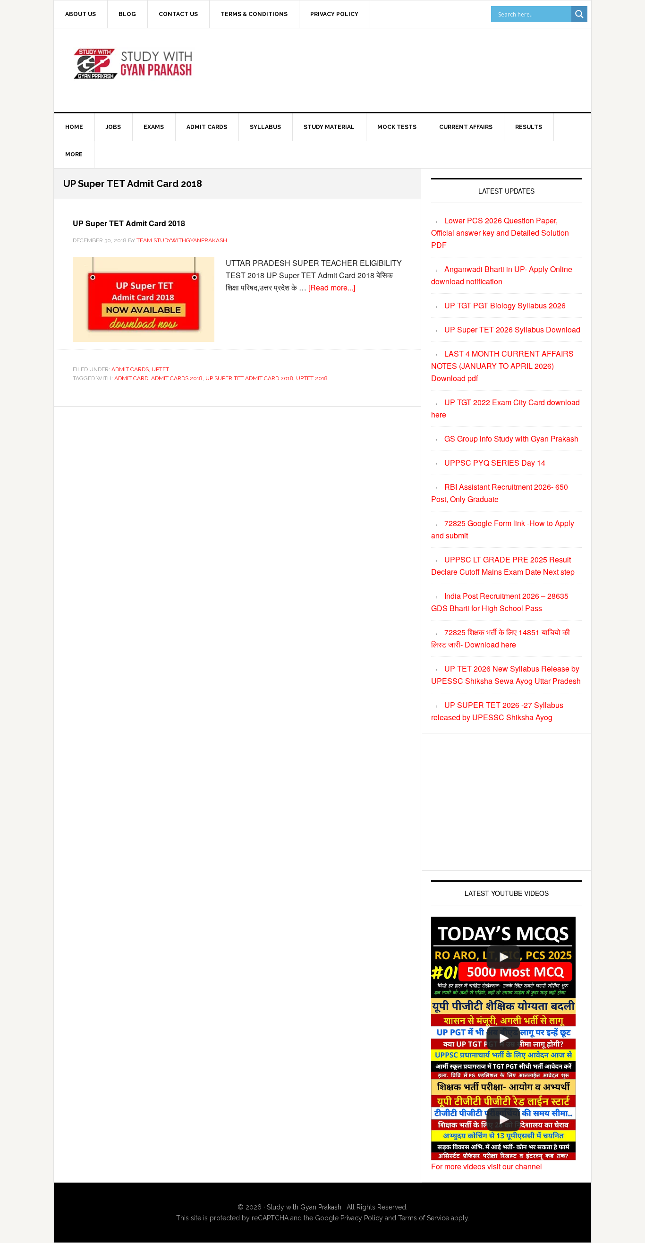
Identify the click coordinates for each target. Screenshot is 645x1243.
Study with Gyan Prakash (304, 1207)
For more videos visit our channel (486, 1166)
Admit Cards (130, 369)
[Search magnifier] (579, 14)
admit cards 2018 (177, 378)
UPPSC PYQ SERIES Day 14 (494, 462)
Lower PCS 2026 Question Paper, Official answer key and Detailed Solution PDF (500, 232)
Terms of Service (423, 1218)
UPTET (160, 369)
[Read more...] (331, 287)
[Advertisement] (400, 68)
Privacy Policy (361, 1218)
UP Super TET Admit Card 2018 (129, 223)
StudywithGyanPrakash (134, 68)
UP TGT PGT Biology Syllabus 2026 (505, 305)
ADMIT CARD (131, 378)
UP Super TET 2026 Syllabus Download (512, 329)
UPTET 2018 (312, 378)
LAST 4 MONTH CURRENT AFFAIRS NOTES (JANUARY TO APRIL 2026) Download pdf (502, 365)
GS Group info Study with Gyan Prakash (511, 438)
